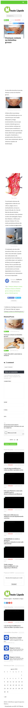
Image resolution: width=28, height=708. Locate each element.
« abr (5, 696)
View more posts (15, 281)
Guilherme (17, 20)
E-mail (6, 410)
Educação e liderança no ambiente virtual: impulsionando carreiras (13, 516)
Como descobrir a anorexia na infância (13, 354)
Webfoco (6, 703)
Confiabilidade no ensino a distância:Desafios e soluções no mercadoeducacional (13, 541)
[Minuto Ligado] (14, 12)
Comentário (8, 381)
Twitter (15, 23)
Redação (10, 465)
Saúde (7, 20)
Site (5, 416)
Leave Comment (9, 367)
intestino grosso (13, 293)
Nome (6, 402)
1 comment (11, 32)
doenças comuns (17, 286)
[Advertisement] (16, 56)
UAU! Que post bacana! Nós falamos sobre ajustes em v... (17, 650)
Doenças (10, 286)
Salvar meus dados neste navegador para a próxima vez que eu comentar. (14, 426)
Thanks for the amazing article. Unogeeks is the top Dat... (13, 640)
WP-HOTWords (18, 706)
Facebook (22, 23)
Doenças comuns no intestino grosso (13, 311)
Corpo (7, 350)
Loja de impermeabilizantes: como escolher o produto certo (13, 469)
